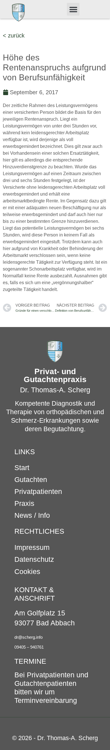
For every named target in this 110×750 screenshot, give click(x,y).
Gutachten (30, 479)
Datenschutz (34, 559)
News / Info (32, 515)
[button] (73, 9)
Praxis (24, 503)
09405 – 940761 (29, 647)
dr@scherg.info (28, 637)
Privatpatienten (38, 491)
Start (21, 468)
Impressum (32, 547)
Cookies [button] (27, 571)
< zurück (14, 35)
